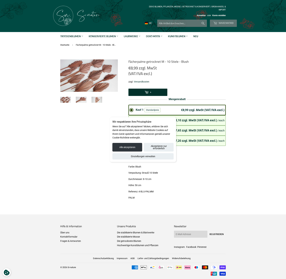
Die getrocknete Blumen (129, 241)
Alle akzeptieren (127, 147)
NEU (195, 36)
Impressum (122, 258)
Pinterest (202, 247)
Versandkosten (141, 81)
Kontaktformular (68, 236)
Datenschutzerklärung (103, 258)
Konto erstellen (219, 15)
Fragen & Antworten (70, 241)
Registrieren (217, 234)
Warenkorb (226, 23)
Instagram (179, 247)
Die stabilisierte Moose (128, 236)
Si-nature (72, 267)
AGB (132, 258)
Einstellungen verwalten (143, 156)
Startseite (64, 45)
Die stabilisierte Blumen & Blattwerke (135, 232)
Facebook (191, 247)
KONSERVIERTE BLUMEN (102, 36)
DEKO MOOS (153, 36)
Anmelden (201, 15)
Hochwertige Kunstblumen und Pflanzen (137, 245)
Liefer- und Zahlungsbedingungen (153, 258)
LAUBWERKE (131, 36)
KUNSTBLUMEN (177, 36)
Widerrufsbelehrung (181, 258)
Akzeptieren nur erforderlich (159, 147)
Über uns (64, 232)
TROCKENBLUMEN (70, 36)
